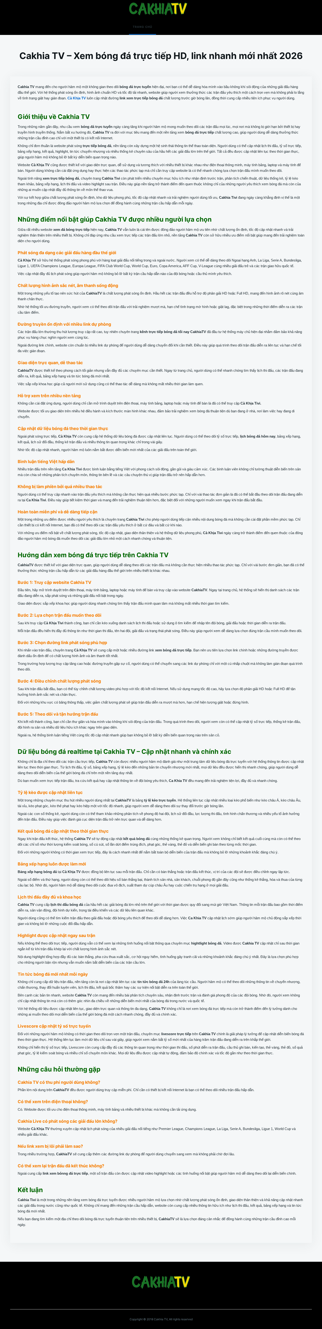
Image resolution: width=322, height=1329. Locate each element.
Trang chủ (143, 27)
